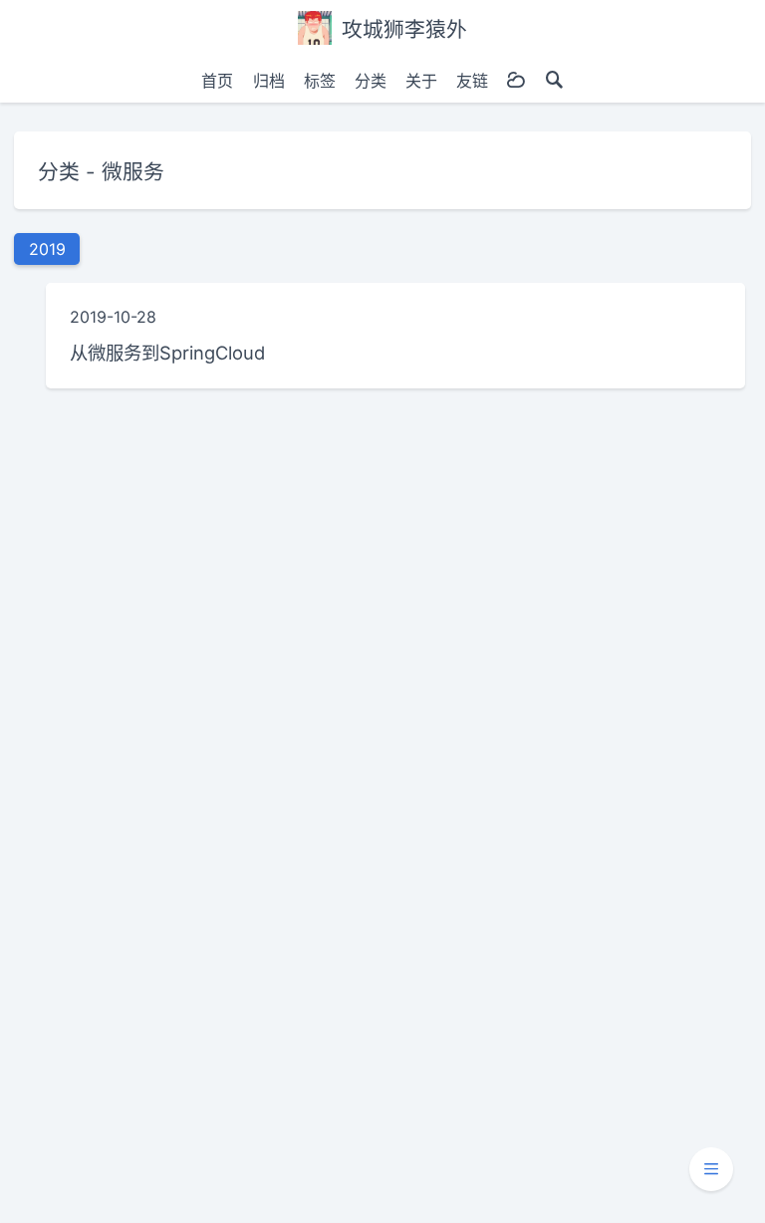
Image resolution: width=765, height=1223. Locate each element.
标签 (320, 81)
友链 (472, 81)
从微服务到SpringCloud (167, 353)
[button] (711, 1169)
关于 (421, 81)
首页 (217, 81)
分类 (370, 81)
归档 (269, 81)
